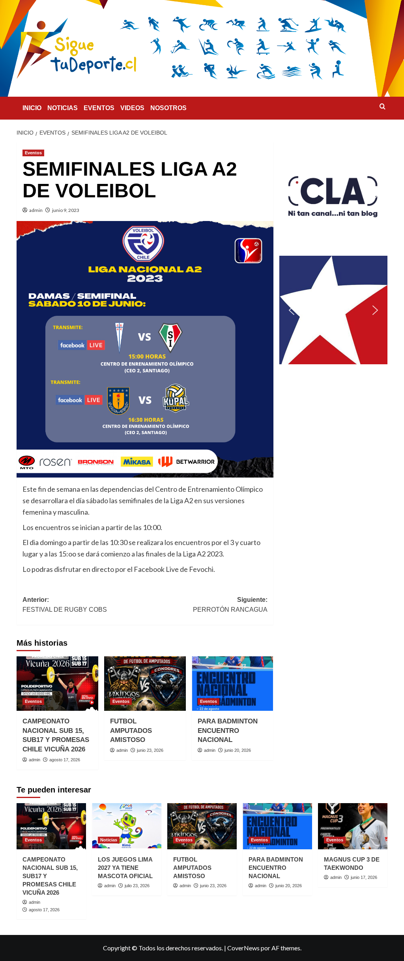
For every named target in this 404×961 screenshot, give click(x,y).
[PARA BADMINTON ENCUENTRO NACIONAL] (232, 683)
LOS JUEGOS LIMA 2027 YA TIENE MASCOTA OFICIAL (125, 867)
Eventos (33, 152)
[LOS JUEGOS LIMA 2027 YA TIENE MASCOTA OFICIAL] (126, 826)
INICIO (31, 108)
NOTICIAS (62, 108)
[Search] (382, 107)
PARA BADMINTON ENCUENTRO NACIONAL (228, 730)
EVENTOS (99, 108)
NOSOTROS (168, 108)
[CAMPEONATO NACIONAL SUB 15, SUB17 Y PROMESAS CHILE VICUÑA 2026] (57, 683)
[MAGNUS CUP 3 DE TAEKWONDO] (352, 826)
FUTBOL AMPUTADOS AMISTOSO (131, 730)
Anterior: (64, 604)
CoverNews (243, 948)
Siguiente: (230, 604)
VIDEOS (132, 108)
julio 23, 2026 (137, 885)
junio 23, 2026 (150, 750)
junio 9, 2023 (65, 210)
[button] (333, 196)
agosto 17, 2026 (64, 759)
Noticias (108, 839)
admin (36, 210)
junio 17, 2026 (364, 877)
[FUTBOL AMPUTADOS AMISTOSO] (145, 683)
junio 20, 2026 (237, 750)
